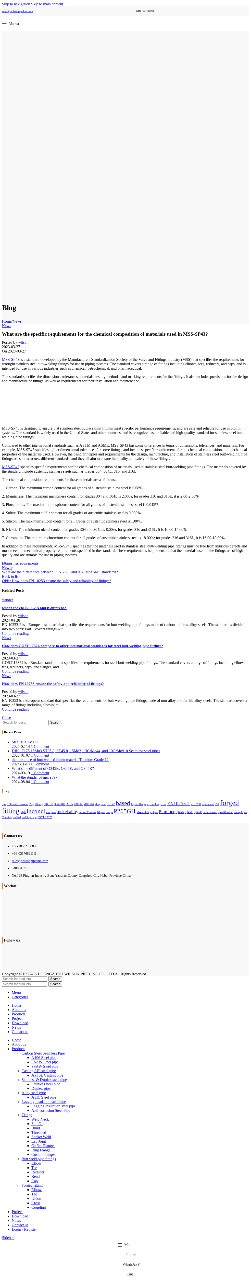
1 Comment (40, 746)
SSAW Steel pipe (44, 1066)
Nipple (101, 812)
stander (7, 600)
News (17, 321)
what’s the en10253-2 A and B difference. (34, 608)
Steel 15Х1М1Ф (25, 742)
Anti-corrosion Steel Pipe (50, 1110)
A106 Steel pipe (43, 1058)
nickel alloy (67, 811)
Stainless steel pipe (45, 1084)
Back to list (10, 576)
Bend (35, 1176)
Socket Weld (41, 1137)
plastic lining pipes (147, 812)
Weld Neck (40, 1119)
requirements (28, 563)
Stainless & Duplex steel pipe (44, 1080)
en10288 (196, 804)
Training (7, 817)
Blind (35, 1128)
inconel (36, 811)
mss (15, 563)
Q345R (198, 812)
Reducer (37, 1172)
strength (238, 812)
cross (163, 804)
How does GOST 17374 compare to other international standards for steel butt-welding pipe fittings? (82, 646)
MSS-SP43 (10, 359)
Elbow (36, 1163)
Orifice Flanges (43, 1146)
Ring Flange (40, 1150)
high (23, 812)
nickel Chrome (87, 812)
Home (7, 321)
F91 (217, 804)
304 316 (48, 804)
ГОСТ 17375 (45, 817)
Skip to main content (47, 4)
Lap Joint (38, 1141)
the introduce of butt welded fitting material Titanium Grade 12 (60, 760)
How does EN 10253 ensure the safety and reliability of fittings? (53, 684)
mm (48, 812)
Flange (27, 1115)
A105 (69, 804)
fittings (7, 563)
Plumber (167, 811)
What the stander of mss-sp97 (34, 777)
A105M (78, 804)
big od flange (138, 804)
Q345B (180, 812)
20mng (39, 804)
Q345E (189, 812)
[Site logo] (125, 29)
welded (17, 817)
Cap (34, 1181)
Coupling (38, 1207)
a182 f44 (89, 804)
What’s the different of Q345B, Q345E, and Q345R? (53, 768)
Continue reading (15, 633)
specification (225, 812)
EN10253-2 (178, 803)
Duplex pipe (40, 1088)
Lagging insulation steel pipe (44, 1102)
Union (36, 1198)
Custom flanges (43, 1154)
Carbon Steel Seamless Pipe (43, 1053)
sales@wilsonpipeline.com (17, 11)
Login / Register (24, 1229)
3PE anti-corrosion (17, 804)
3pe (4, 804)
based (123, 803)
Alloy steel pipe (34, 1093)
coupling (155, 804)
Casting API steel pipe (39, 1071)
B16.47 (111, 804)
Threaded (38, 1132)
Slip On (37, 1124)
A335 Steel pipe (43, 1097)
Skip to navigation (16, 4)
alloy (97, 804)
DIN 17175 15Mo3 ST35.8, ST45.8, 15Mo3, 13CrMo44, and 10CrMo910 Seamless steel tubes (86, 751)
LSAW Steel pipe (45, 1062)
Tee (34, 1168)
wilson (23, 342)
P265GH (125, 811)
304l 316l (59, 804)
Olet (108, 812)
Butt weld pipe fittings (39, 1159)
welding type (29, 817)
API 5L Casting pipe (47, 1075)
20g (31, 804)
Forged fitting (32, 1185)
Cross (35, 1203)
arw (103, 804)
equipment (208, 804)
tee (245, 812)
